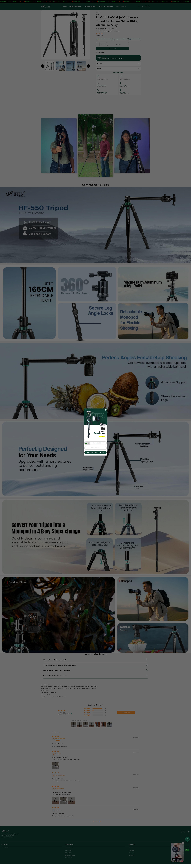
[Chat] (187, 839)
